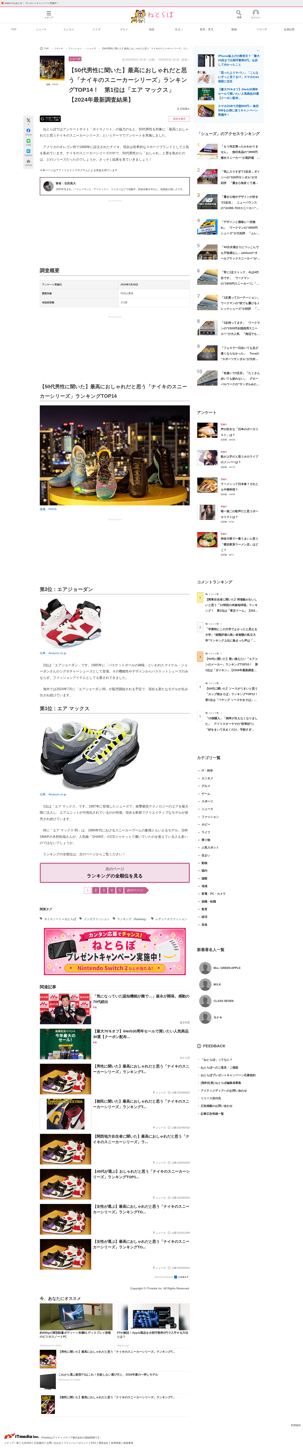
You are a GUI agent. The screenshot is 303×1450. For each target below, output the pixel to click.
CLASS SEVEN (224, 1001)
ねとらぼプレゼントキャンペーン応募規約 (226, 1075)
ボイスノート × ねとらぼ (60, 919)
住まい (179, 29)
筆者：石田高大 (66, 183)
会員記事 (289, 29)
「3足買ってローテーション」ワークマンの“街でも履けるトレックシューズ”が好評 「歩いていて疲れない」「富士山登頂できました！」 (240, 309)
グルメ (124, 29)
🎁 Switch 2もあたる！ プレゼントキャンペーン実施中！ (30, 3)
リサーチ (261, 29)
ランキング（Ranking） (132, 919)
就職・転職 (209, 901)
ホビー (206, 824)
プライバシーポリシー (76, 1443)
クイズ (96, 29)
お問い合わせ (54, 1443)
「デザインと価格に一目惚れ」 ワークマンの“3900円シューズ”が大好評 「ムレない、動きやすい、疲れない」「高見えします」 (240, 233)
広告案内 (39, 1443)
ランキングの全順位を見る (115, 875)
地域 (151, 29)
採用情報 (116, 1443)
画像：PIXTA (52, 84)
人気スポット (210, 847)
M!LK (217, 984)
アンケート (207, 412)
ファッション (210, 816)
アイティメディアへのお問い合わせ (222, 1090)
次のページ (135, 890)
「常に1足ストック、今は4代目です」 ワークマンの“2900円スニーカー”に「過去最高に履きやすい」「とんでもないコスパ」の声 (240, 283)
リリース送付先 (209, 1098)
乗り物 (206, 840)
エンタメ (68, 29)
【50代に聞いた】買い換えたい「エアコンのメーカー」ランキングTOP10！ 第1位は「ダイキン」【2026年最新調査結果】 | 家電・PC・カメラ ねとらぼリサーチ (231, 670)
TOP (13, 29)
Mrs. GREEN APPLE (227, 968)
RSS (94, 1443)
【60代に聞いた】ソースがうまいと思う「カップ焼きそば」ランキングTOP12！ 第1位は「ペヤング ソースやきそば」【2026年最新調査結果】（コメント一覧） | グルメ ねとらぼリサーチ (233, 700)
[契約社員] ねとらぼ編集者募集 (219, 1082)
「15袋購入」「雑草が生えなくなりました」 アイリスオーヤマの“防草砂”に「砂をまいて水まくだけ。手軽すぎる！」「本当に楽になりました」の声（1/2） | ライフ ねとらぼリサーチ (231, 729)
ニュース (41, 29)
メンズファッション (97, 919)
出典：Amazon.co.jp (53, 653)
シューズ (75, 58)
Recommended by (164, 1277)
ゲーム (206, 793)
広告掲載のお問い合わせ (215, 1106)
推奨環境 (128, 1443)
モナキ (218, 1017)
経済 (204, 916)
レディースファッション (171, 919)
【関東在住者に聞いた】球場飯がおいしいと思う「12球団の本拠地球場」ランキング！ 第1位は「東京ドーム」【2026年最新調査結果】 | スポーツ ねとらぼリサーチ (231, 611)
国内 (204, 870)
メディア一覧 (12, 1443)
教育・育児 (206, 29)
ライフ (206, 832)
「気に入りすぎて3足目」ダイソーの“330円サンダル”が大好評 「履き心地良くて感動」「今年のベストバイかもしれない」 (240, 183)
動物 (234, 29)
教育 (204, 909)
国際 (204, 878)
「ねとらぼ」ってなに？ (215, 1059)
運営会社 (104, 1443)
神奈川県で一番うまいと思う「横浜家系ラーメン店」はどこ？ (239, 544)
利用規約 (296, 1425)
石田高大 (185, 108)
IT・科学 (207, 770)
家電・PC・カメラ (214, 893)
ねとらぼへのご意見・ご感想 (217, 1067)
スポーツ (207, 801)
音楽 (204, 924)
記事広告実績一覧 (210, 1113)
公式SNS (26, 1443)
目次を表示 (179, 118)
